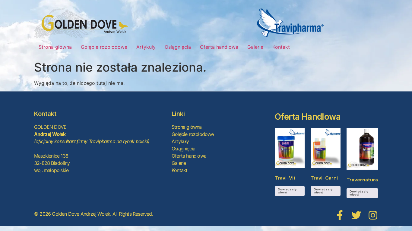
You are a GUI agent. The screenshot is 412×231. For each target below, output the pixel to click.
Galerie (255, 47)
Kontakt (281, 47)
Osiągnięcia (178, 47)
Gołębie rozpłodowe (104, 47)
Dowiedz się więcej (287, 190)
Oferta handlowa (219, 47)
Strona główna (55, 47)
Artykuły (146, 47)
